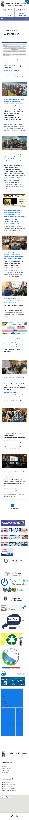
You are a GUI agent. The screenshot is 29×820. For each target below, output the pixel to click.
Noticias (15, 59)
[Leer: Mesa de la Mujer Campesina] (14, 288)
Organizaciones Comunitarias (17, 300)
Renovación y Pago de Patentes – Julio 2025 (11, 220)
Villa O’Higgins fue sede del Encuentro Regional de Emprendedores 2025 (13, 263)
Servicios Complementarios (17, 61)
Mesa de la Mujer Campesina (14, 305)
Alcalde (15, 425)
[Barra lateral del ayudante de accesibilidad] (27, 2)
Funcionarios (5, 772)
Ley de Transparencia (7, 11)
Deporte (21, 339)
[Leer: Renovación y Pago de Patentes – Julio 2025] (14, 200)
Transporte (15, 105)
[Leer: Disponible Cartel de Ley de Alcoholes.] (14, 49)
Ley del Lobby (7, 15)
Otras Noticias (7, 158)
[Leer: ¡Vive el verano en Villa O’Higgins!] (14, 329)
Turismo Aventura (20, 216)
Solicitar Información (22, 9)
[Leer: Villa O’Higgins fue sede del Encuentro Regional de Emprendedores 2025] (14, 242)
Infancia (5, 341)
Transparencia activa (7, 9)
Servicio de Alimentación (17, 158)
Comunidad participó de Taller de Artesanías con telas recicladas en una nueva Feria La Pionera (14, 387)
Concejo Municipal (6, 768)
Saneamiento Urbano (19, 379)
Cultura (15, 153)
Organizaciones (22, 15)
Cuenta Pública (6, 770)
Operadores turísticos (9, 101)
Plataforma (7, 13)
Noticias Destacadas (18, 99)
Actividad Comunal (8, 59)
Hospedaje (20, 153)
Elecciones (21, 13)
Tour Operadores (8, 63)
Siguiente (14, 508)
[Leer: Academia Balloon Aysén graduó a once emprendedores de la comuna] (14, 415)
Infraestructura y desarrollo (10, 154)
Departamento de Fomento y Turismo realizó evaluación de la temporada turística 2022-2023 (14, 482)
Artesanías (16, 339)
